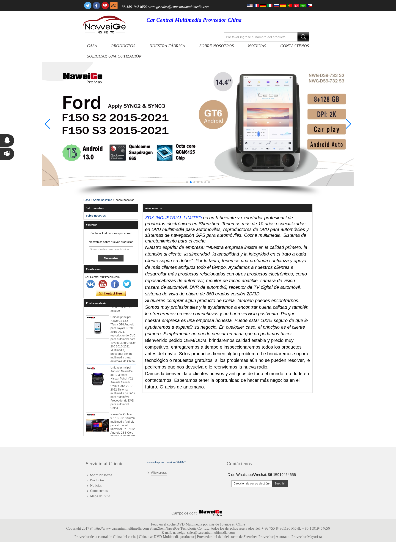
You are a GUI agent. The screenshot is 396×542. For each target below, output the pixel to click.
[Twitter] (87, 5)
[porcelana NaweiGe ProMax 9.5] (97, 420)
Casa (92, 46)
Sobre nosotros (102, 200)
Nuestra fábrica (167, 46)
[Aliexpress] (114, 5)
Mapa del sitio (100, 496)
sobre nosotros (96, 215)
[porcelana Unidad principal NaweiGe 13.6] (97, 323)
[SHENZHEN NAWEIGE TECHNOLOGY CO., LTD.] (104, 24)
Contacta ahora (111, 294)
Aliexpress (159, 472)
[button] (187, 182)
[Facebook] (96, 5)
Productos (123, 46)
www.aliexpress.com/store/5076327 (166, 462)
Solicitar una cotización (114, 56)
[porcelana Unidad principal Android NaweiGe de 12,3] (97, 374)
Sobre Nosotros (216, 46)
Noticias (257, 46)
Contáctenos (294, 46)
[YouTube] (105, 5)
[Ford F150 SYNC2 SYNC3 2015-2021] (198, 124)
